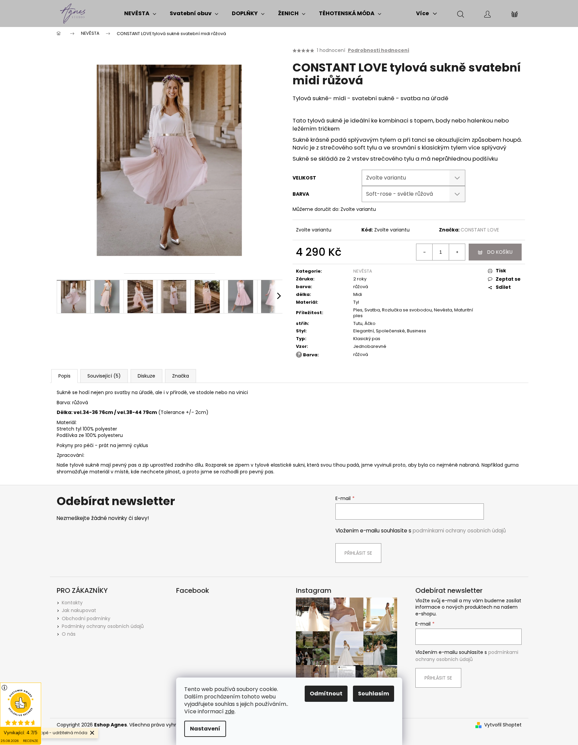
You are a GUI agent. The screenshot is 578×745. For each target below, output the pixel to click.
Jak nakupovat (79, 610)
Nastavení (205, 729)
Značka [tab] (180, 376)
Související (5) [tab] (104, 376)
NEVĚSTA (362, 271)
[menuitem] (140, 13)
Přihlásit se (358, 553)
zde (230, 711)
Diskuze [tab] (146, 376)
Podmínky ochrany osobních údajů (103, 626)
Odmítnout (326, 693)
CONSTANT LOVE (480, 229)
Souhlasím (373, 693)
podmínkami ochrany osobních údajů (459, 530)
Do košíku (500, 252)
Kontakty (72, 602)
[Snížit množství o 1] (424, 252)
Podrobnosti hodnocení (378, 50)
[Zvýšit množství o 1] (457, 252)
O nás (69, 634)
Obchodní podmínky (86, 618)
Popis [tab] (64, 376)
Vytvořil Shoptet (503, 725)
